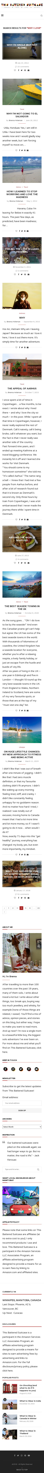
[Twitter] (18, 1455)
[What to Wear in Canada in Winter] (9, 1419)
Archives (22, 313)
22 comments (23, 67)
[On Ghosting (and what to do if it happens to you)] (9, 1389)
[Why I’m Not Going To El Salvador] (22, 92)
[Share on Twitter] (22, 70)
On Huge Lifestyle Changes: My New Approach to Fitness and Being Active (22, 754)
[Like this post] (15, 70)
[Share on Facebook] (19, 70)
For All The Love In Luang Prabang (22, 250)
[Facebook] (14, 1455)
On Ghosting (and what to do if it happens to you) (28, 1388)
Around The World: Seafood (22, 539)
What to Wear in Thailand (28, 1432)
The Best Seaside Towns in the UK (22, 607)
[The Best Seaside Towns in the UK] (22, 584)
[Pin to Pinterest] (25, 70)
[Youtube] (29, 1455)
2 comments (23, 271)
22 (38, 908)
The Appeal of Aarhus (22, 388)
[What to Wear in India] (9, 1404)
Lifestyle (22, 747)
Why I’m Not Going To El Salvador (22, 115)
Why (22, 317)
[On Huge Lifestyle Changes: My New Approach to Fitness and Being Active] (22, 730)
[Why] (22, 296)
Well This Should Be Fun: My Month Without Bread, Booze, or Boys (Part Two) (22, 874)
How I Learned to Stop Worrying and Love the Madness (22, 194)
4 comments (23, 559)
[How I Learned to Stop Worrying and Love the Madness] (22, 170)
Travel (22, 109)
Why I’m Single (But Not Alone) (22, 46)
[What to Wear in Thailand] (9, 1434)
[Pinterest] (25, 1455)
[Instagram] (21, 1455)
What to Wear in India (30, 1401)
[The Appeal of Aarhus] (22, 367)
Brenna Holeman (15, 120)
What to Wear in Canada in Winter (28, 1417)
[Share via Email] (29, 70)
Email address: (10, 1097)
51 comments (23, 894)
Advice (18, 187)
